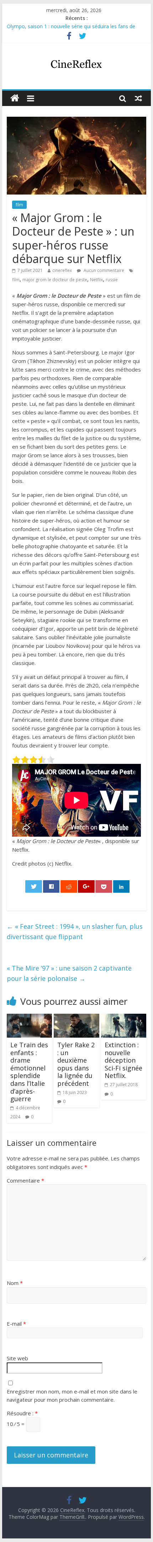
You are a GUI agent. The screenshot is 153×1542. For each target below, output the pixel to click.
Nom (15, 1282)
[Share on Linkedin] (121, 886)
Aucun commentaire (103, 270)
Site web (17, 1358)
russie (112, 280)
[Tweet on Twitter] (33, 886)
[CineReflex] (15, 98)
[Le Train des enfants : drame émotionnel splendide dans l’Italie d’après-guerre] (29, 1018)
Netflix (96, 280)
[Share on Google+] (86, 886)
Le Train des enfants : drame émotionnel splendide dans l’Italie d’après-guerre (29, 1071)
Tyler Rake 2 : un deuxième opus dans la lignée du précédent (76, 1064)
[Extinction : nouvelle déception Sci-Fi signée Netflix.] (123, 1018)
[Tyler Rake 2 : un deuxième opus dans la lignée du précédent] (76, 1018)
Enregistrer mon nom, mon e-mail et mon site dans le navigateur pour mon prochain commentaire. (72, 1395)
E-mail (16, 1323)
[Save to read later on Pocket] (103, 886)
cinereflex (62, 270)
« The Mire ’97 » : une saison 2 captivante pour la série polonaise (69, 973)
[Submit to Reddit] (68, 886)
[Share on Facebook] (51, 886)
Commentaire (25, 1180)
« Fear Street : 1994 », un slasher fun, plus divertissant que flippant (75, 931)
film (19, 205)
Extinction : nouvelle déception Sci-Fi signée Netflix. (123, 1060)
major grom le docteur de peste (54, 280)
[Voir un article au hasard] (138, 98)
